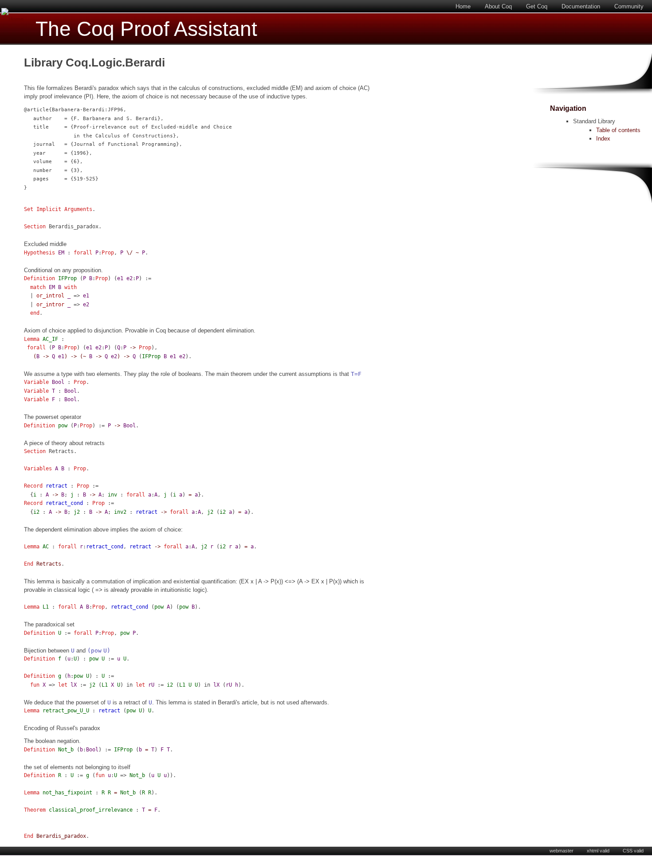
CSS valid (633, 850)
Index (603, 138)
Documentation (581, 6)
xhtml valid (598, 850)
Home (463, 6)
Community (629, 6)
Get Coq (536, 6)
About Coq (498, 6)
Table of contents (618, 130)
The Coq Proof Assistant (146, 29)
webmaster (561, 850)
